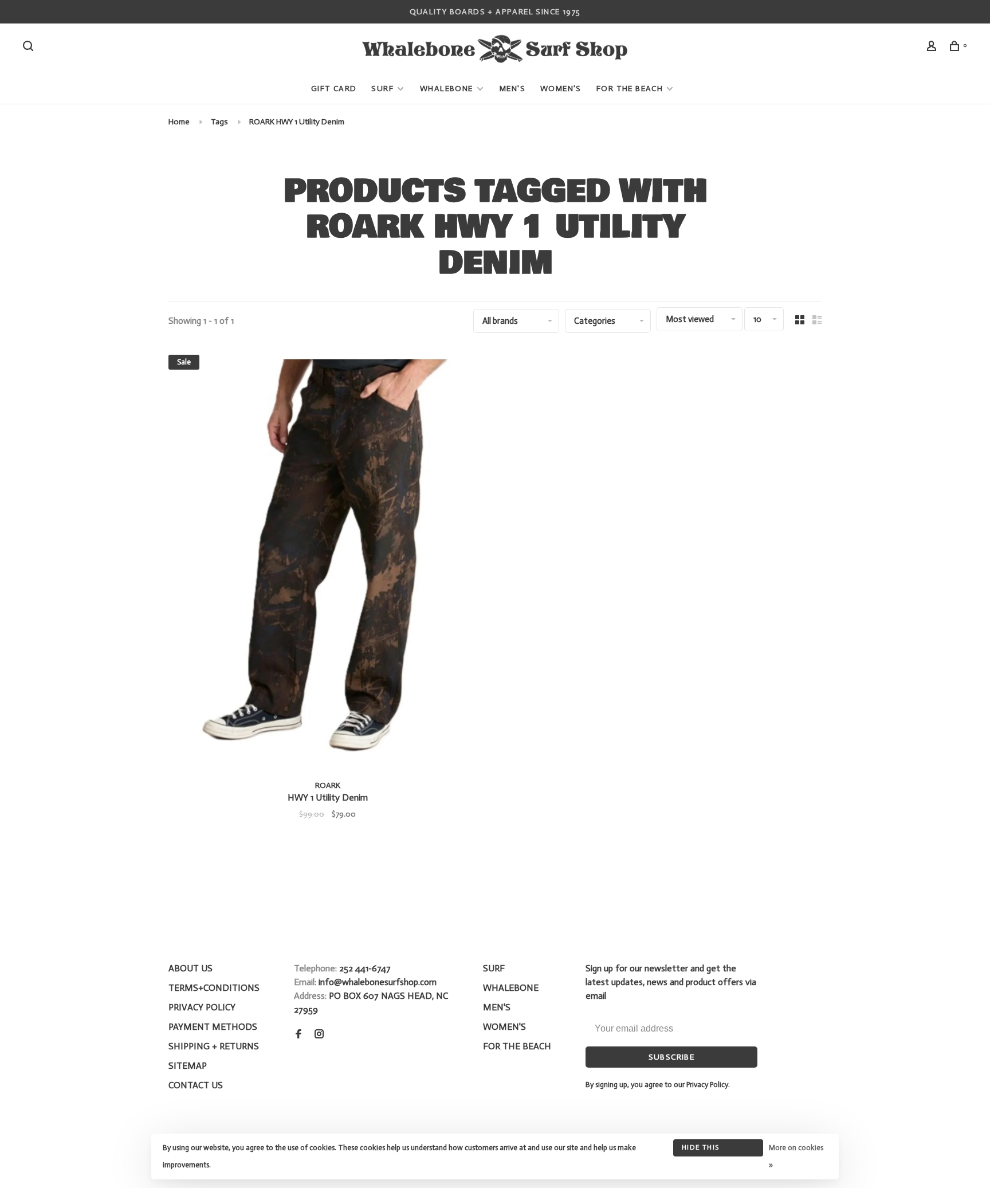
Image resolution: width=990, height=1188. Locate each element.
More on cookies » (796, 1156)
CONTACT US (195, 1085)
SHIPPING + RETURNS (213, 1046)
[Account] (933, 48)
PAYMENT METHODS (212, 1026)
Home (179, 122)
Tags (219, 122)
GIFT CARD (334, 88)
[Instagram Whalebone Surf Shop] (319, 1034)
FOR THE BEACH (629, 88)
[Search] (30, 48)
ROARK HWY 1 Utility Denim (296, 122)
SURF (382, 88)
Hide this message (700, 1149)
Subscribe (672, 1057)
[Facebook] (298, 1034)
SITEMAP (187, 1065)
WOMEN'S (561, 88)
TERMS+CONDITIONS (214, 987)
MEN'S (512, 88)
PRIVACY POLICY (201, 1007)
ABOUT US (190, 968)
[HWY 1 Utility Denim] (327, 560)
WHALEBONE (448, 88)
